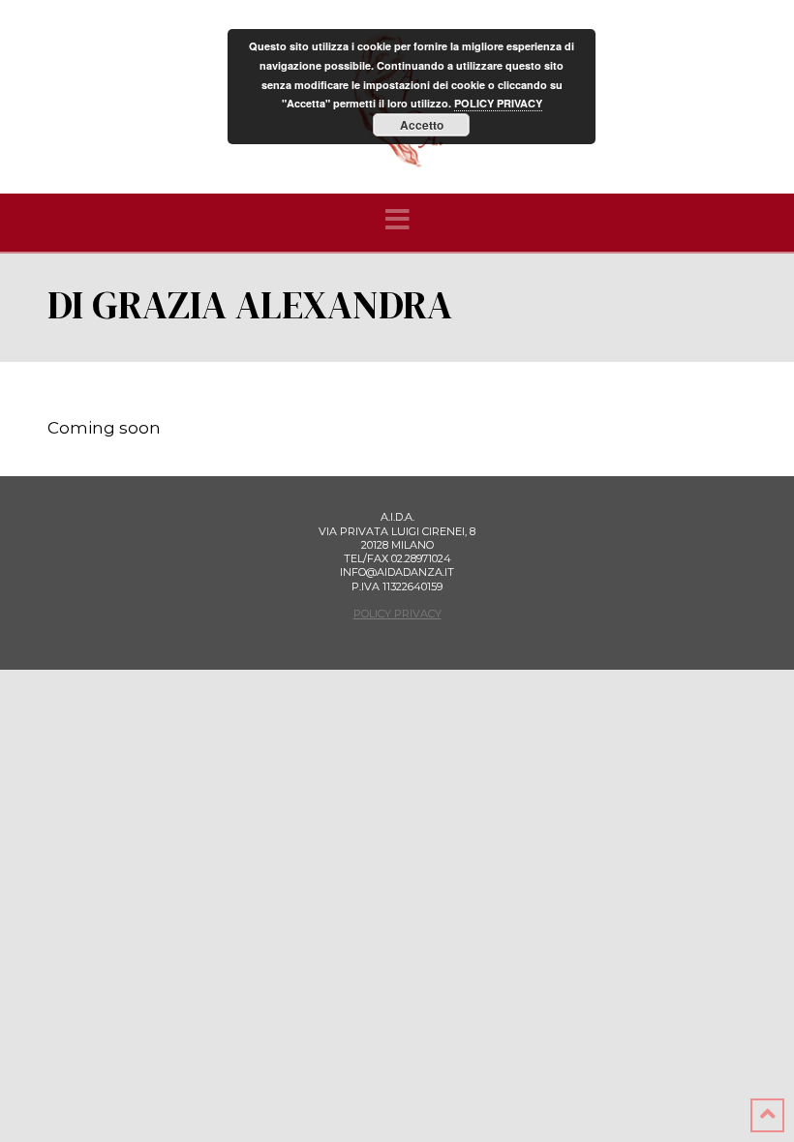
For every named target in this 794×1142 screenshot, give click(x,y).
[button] (397, 219)
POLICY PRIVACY (397, 613)
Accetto (421, 125)
